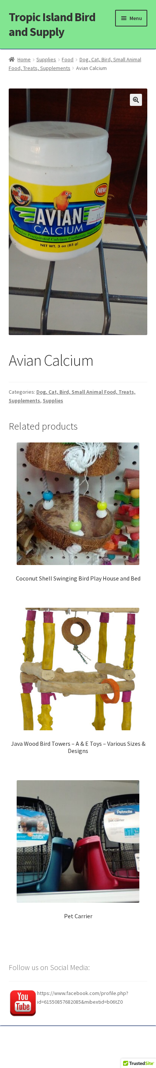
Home (24, 59)
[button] (136, 100)
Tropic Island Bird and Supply (52, 24)
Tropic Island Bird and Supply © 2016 (78, 1040)
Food (67, 59)
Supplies (46, 59)
